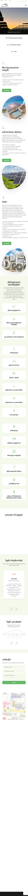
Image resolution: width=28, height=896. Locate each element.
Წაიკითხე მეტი (6, 90)
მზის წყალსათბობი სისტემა (15, 38)
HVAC (15, 51)
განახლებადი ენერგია (15, 44)
